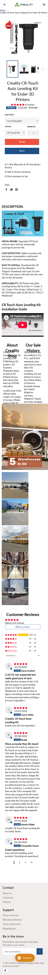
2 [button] (19, 862)
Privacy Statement (12, 924)
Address (7, 902)
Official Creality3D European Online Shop (27, 963)
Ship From (9, 115)
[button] (18, 104)
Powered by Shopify (11, 966)
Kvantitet (31, 127)
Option (8, 127)
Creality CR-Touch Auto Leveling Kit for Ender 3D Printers (23, 13)
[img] (20, 664)
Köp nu (22, 151)
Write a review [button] (22, 627)
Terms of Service (11, 915)
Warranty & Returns (12, 919)
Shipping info (9, 928)
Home (2, 10)
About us (7, 893)
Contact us (8, 897)
